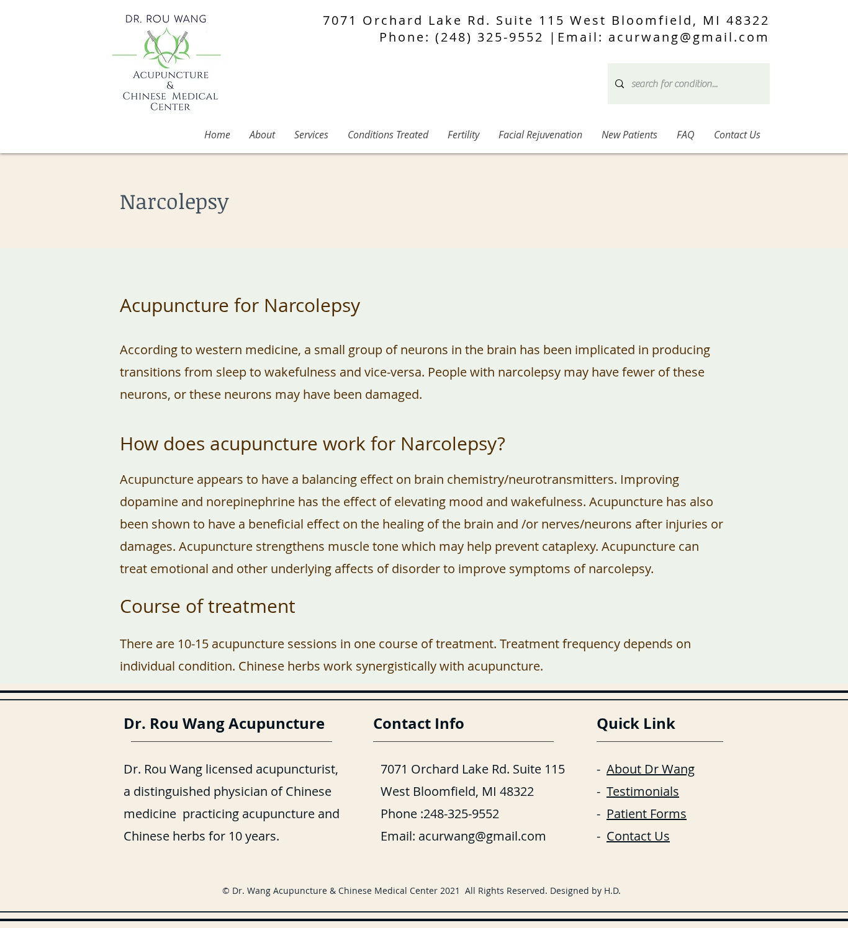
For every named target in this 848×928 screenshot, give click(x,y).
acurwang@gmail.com (482, 836)
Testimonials (643, 791)
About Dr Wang (651, 769)
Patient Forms (647, 813)
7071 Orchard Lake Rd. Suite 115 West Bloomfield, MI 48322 (546, 20)
